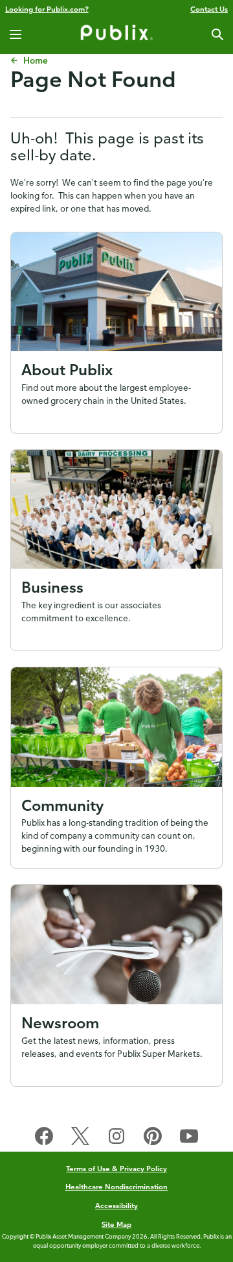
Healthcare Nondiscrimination (116, 1186)
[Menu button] (15, 34)
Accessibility (116, 1205)
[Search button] (217, 34)
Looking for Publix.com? (47, 9)
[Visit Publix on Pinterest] (152, 1139)
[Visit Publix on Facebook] (44, 1139)
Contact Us (209, 9)
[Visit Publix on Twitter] (80, 1139)
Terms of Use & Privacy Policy (116, 1168)
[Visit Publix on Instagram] (116, 1139)
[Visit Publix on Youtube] (189, 1139)
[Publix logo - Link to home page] (116, 34)
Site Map (116, 1224)
